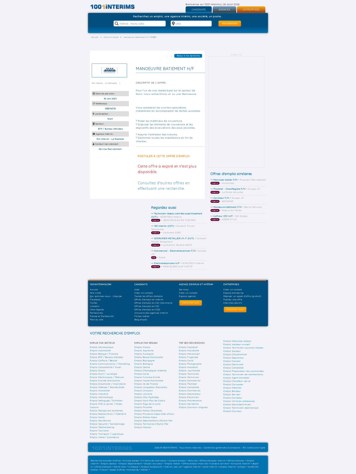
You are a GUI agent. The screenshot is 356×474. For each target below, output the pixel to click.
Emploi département (130, 463)
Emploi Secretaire (189, 403)
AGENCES (224, 9)
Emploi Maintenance (190, 400)
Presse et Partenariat (102, 316)
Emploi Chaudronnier (235, 354)
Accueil (94, 289)
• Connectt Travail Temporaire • (173, 229)
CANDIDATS (199, 9)
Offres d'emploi (236, 460)
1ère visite (95, 292)
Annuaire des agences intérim (151, 312)
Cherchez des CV (232, 302)
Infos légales (97, 309)
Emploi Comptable (189, 387)
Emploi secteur (109, 463)
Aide (136, 289)
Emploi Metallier (232, 387)
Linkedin (95, 306)
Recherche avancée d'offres (106, 460)
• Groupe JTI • (235, 190)
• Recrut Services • (236, 209)
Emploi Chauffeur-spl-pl (236, 381)
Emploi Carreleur (232, 397)
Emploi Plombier (188, 383)
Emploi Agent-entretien (236, 377)
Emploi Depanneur (233, 357)
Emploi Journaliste (189, 370)
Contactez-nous (190, 302)
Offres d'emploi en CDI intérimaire (153, 302)
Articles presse (131, 460)
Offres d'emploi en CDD (147, 309)
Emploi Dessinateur (190, 393)
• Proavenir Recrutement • (238, 181)
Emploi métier (172, 463)
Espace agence (187, 296)
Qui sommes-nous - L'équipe (106, 296)
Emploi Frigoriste (188, 357)
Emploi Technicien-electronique (240, 407)
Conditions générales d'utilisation (222, 447)
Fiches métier (142, 316)
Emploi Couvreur (232, 411)
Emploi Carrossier (233, 384)
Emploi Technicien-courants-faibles (243, 347)
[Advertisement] (236, 112)
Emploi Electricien (189, 397)
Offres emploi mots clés (195, 463)
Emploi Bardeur (232, 391)
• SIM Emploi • (229, 218)
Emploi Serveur (232, 394)
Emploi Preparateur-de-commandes (243, 371)
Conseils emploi (177, 460)
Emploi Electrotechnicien (237, 404)
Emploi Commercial (190, 380)
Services (184, 289)
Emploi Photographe (190, 363)
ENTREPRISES (251, 9)
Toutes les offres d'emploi (148, 296)
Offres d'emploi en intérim (149, 299)
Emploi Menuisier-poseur (237, 341)
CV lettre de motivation (154, 460)
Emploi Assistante (189, 350)
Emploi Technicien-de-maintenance (243, 374)
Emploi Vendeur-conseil (236, 344)
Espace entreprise (233, 292)
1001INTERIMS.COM (100, 284)
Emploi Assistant (188, 347)
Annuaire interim (240, 463)
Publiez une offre (232, 299)
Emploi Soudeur (232, 351)
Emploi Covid (186, 360)
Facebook (95, 299)
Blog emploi (140, 319)
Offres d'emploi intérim (212, 460)
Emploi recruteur (153, 463)
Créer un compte (143, 292)
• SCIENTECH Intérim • (176, 217)
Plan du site (96, 319)
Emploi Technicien (189, 373)
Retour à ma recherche (188, 55)
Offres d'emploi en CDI (146, 306)
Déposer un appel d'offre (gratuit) (242, 296)
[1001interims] (116, 6)
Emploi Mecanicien (189, 353)
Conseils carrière (219, 463)
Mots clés (193, 460)
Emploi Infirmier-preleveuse (239, 401)
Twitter (94, 302)
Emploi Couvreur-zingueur (193, 407)
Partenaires (96, 312)
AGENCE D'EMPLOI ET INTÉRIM (196, 284)
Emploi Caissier (232, 361)
